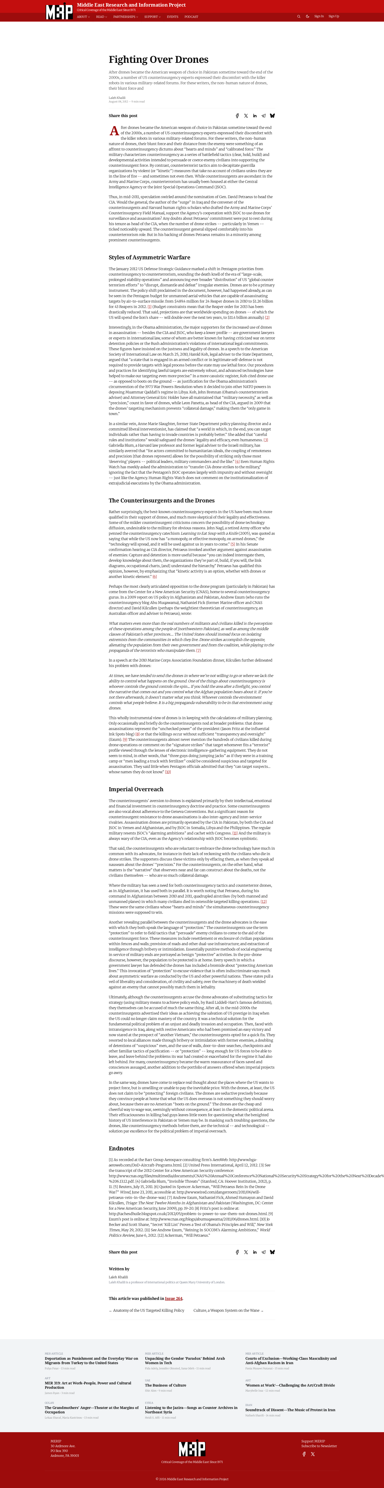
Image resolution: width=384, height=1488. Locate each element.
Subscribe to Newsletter (319, 1446)
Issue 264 (173, 1298)
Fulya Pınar (52, 1368)
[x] (313, 1454)
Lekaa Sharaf (53, 1417)
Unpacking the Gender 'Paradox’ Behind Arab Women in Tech (185, 1360)
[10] (168, 772)
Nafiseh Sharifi (254, 1415)
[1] (150, 306)
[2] (267, 317)
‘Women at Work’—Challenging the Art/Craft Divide (290, 1385)
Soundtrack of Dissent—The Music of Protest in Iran (290, 1409)
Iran (248, 1405)
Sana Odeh (187, 1368)
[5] (233, 544)
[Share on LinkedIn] (255, 115)
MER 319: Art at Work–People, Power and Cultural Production (88, 1385)
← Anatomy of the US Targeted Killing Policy (146, 1310)
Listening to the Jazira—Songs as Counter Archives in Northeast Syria (191, 1410)
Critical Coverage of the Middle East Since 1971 (106, 10)
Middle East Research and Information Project (131, 4)
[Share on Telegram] (263, 115)
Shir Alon (150, 1390)
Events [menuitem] (172, 17)
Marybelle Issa (254, 1390)
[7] (198, 650)
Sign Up (334, 16)
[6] (155, 576)
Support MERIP (313, 1441)
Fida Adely (151, 1368)
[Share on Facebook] (237, 115)
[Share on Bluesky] (272, 116)
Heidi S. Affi (152, 1417)
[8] (137, 734)
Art (47, 1378)
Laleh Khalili (117, 98)
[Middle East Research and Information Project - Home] (59, 11)
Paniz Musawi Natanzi (259, 1368)
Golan (49, 1402)
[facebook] (304, 1454)
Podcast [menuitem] (191, 17)
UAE (147, 1380)
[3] (266, 440)
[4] (237, 461)
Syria (149, 1402)
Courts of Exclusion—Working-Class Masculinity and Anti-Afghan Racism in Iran (291, 1360)
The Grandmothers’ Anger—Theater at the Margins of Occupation (91, 1410)
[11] (235, 833)
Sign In (319, 16)
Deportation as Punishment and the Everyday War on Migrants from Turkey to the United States (91, 1360)
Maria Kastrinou (72, 1417)
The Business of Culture (165, 1385)
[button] (85, 17)
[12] (264, 901)
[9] (125, 739)
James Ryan (52, 1393)
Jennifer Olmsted (169, 1368)
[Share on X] (246, 115)
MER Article (54, 1353)
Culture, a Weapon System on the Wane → (229, 1310)
